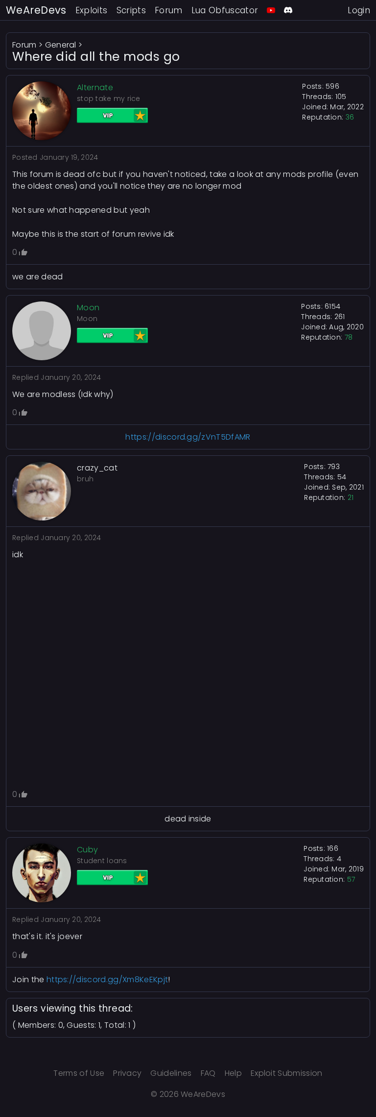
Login (359, 10)
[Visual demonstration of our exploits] (271, 10)
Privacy (127, 1073)
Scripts (131, 10)
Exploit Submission (287, 1073)
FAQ (208, 1073)
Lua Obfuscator (224, 10)
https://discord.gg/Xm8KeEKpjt (107, 979)
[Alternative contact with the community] (288, 10)
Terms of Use (78, 1073)
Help (233, 1073)
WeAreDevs (36, 10)
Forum (169, 10)
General (60, 44)
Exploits (91, 10)
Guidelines (170, 1073)
